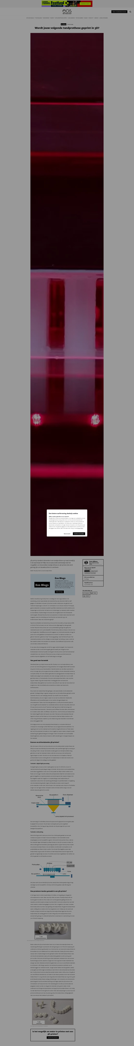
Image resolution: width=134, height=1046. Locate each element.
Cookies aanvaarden (79, 533)
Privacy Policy (80, 528)
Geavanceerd (67, 533)
